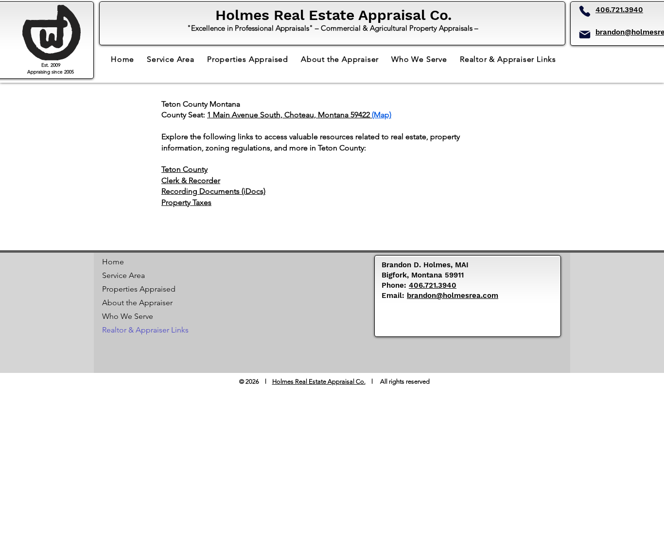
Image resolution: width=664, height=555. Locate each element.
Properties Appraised (136, 289)
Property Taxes (186, 202)
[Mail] (584, 34)
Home (113, 261)
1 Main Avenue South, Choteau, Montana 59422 (289, 114)
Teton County (184, 169)
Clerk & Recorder (190, 180)
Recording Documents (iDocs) (213, 191)
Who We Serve (127, 316)
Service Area (123, 275)
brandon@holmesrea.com (452, 295)
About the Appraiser (136, 302)
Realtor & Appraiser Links (136, 329)
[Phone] (584, 11)
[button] (508, 59)
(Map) (381, 114)
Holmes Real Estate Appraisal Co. (319, 381)
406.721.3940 (619, 9)
